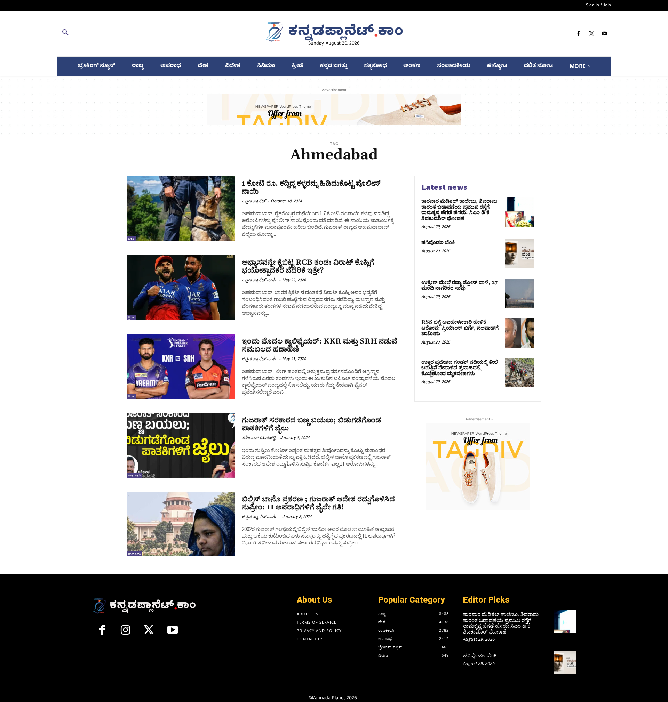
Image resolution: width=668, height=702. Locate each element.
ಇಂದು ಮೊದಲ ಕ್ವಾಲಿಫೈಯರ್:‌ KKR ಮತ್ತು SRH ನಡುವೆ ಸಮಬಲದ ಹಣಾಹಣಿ (319, 345)
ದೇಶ (131, 238)
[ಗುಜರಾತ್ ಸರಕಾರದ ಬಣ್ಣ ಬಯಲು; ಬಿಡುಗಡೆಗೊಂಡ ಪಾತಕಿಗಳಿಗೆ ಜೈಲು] (181, 445)
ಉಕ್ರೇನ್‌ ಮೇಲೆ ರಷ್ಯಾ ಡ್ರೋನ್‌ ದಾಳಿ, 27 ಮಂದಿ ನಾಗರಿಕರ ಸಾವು (459, 285)
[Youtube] (604, 35)
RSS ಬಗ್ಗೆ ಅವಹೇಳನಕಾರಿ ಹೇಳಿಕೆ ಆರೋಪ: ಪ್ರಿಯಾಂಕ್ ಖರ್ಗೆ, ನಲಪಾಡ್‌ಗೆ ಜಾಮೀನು (460, 328)
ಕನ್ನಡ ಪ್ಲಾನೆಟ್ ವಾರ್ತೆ (259, 280)
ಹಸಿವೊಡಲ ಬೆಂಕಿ (438, 242)
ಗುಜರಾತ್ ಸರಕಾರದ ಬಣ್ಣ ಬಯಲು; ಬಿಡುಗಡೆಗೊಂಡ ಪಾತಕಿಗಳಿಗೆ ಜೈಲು (311, 424)
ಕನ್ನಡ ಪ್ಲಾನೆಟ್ (254, 201)
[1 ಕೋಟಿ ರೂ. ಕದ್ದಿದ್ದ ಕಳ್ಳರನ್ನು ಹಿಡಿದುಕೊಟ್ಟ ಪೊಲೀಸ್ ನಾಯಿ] (181, 208)
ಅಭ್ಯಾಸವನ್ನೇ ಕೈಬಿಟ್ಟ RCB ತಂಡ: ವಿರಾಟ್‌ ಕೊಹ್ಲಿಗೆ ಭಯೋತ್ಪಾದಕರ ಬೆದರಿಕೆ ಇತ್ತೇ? (308, 266)
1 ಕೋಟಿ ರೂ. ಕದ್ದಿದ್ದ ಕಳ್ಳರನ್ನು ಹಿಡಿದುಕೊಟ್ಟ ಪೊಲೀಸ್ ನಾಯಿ (311, 187)
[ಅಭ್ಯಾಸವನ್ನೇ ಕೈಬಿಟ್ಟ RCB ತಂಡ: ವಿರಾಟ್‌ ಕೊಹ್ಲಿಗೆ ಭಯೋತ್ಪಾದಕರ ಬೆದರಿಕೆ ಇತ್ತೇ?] (181, 287)
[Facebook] (578, 35)
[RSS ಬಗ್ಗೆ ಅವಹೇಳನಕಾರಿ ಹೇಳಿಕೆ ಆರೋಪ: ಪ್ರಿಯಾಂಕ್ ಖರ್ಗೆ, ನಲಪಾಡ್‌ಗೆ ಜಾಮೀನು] (519, 333)
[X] (591, 35)
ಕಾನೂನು (134, 475)
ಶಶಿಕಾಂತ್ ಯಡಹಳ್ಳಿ (258, 438)
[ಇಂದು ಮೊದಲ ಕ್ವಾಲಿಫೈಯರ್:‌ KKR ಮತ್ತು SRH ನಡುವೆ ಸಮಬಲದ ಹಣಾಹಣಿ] (181, 366)
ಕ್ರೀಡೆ (131, 317)
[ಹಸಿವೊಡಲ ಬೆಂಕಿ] (519, 253)
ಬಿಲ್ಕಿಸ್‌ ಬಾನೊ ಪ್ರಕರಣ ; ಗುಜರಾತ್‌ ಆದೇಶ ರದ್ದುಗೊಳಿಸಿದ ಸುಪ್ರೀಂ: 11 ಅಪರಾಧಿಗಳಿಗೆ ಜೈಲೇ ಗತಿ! (318, 503)
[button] (147, 33)
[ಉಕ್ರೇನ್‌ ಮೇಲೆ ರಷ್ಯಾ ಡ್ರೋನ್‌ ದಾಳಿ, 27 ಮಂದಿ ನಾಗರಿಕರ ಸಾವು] (519, 293)
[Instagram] (126, 633)
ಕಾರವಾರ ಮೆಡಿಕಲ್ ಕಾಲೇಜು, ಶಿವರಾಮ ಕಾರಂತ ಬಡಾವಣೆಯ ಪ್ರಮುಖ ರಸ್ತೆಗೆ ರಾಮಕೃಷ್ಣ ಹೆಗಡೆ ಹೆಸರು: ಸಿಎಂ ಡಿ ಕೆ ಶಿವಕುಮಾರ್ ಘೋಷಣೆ (459, 210)
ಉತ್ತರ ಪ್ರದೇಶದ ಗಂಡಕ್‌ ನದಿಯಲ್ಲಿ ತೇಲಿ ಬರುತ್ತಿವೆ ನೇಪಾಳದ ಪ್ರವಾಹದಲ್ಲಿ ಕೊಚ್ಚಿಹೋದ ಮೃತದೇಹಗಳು (459, 368)
